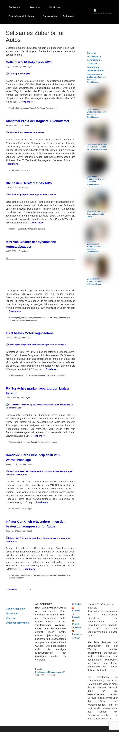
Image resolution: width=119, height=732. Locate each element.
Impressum (12, 613)
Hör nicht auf (55, 7)
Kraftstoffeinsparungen (18, 376)
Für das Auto (15, 7)
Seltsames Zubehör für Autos (32, 108)
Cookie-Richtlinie (15, 608)
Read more (27, 102)
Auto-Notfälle (14, 108)
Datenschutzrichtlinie (17, 622)
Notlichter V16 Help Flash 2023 (29, 62)
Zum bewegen (51, 108)
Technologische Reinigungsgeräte (23, 320)
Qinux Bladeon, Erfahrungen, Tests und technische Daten (96, 281)
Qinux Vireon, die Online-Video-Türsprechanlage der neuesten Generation (97, 147)
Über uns (11, 618)
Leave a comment (16, 578)
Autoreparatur (14, 442)
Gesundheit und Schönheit (21, 16)
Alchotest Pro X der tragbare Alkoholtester (37, 121)
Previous (11, 589)
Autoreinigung (14, 318)
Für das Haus (26, 318)
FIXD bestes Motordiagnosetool (29, 333)
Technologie (68, 16)
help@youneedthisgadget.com (49, 672)
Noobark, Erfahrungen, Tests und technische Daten (96, 214)
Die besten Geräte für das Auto (29, 183)
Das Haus (35, 7)
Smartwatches (50, 16)
